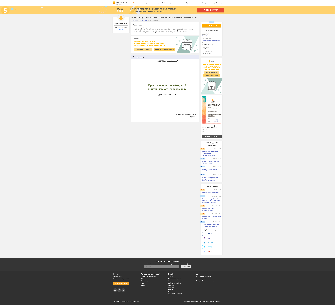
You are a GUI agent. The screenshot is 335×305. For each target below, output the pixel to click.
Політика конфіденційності (214, 301)
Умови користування (200, 301)
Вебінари (143, 279)
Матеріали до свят (201, 279)
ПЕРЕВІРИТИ (186, 267)
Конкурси (169, 3)
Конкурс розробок (153, 8)
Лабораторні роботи (174, 283)
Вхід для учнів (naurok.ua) (203, 276)
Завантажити (212, 25)
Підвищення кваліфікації (152, 3)
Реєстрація (219, 3)
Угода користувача (189, 301)
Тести (141, 3)
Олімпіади (171, 289)
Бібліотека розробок (174, 279)
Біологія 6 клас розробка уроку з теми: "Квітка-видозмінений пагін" (210, 179)
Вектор (143, 285)
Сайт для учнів (206, 3)
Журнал (128, 3)
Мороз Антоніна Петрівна (209, 36)
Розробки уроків (216, 40)
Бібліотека (135, 3)
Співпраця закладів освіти (121, 279)
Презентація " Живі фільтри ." (211, 192)
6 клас (209, 40)
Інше (182, 3)
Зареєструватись (121, 24)
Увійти (121, 29)
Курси (142, 283)
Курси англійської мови (175, 294)
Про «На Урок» (117, 276)
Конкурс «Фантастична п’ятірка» (206, 281)
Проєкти (171, 285)
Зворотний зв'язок (121, 283)
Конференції (144, 281)
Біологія (204, 40)
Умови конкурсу (211, 10)
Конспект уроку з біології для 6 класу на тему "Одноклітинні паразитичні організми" (211, 200)
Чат (163, 3)
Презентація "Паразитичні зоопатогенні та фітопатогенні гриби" (210, 153)
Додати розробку (212, 136)
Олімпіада (177, 3)
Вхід (213, 3)
